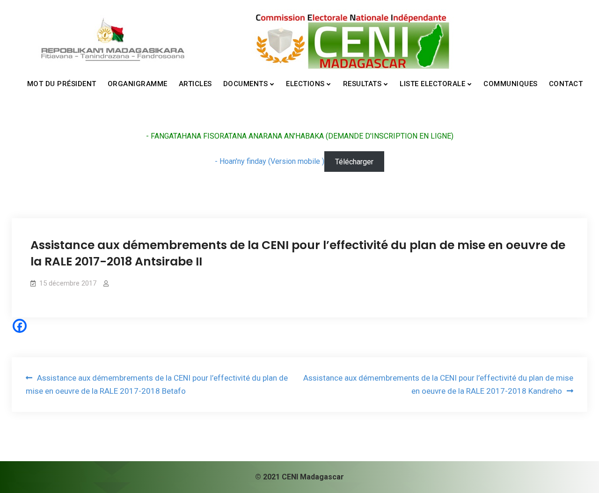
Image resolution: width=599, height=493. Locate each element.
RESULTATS (362, 84)
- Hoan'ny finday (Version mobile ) (269, 161)
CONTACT (566, 84)
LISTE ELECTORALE (432, 84)
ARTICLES (195, 84)
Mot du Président (61, 84)
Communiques (510, 84)
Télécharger (354, 161)
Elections (305, 84)
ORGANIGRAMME (138, 84)
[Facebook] (20, 326)
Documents (245, 84)
